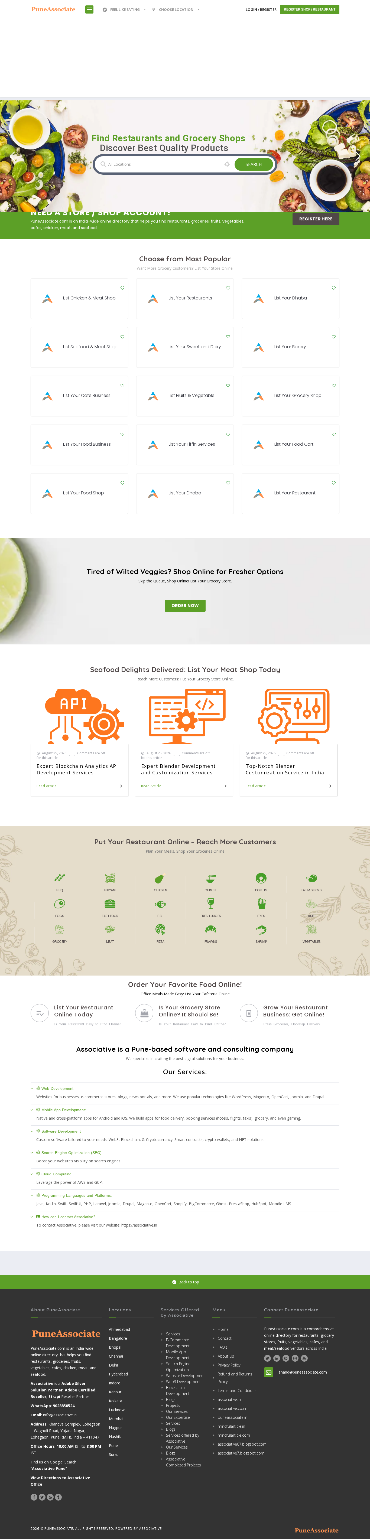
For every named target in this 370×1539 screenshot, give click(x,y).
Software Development (61, 1131)
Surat (113, 1454)
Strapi (54, 1396)
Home (223, 1329)
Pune (113, 1445)
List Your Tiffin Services (192, 444)
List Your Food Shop (83, 493)
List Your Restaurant (295, 493)
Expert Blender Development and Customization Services (178, 769)
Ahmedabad (119, 1329)
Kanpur (115, 1391)
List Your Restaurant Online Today (83, 1011)
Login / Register (261, 9)
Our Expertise (178, 1417)
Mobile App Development (178, 1354)
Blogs (171, 1399)
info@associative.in (60, 1414)
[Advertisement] (185, 59)
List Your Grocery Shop (298, 395)
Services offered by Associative (182, 1438)
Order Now (185, 605)
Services (173, 1333)
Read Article (47, 786)
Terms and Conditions (237, 1390)
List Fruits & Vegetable (192, 395)
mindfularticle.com (234, 1435)
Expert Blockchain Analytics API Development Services (77, 769)
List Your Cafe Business (87, 395)
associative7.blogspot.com (237, 1453)
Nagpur (115, 1427)
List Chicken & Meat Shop (89, 298)
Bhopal (115, 1347)
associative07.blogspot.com (237, 1444)
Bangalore (118, 1338)
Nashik (115, 1436)
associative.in (229, 1399)
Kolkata (115, 1400)
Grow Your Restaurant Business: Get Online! (295, 1011)
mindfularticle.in (231, 1426)
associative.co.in (232, 1408)
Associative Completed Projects (183, 1462)
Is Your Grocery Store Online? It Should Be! (189, 1011)
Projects (173, 1405)
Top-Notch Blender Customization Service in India (285, 769)
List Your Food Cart (293, 444)
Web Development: (57, 1088)
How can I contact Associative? (68, 1217)
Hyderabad (118, 1374)
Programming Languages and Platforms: (76, 1195)
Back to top (188, 1281)
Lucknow (117, 1409)
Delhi (113, 1365)
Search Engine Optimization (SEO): (72, 1152)
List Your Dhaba (290, 298)
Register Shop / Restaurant (309, 9)
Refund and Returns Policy (235, 1377)
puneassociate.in (232, 1417)
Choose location (176, 9)
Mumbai (116, 1418)
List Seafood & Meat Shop (90, 347)
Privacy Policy (229, 1365)
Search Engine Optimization (178, 1366)
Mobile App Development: (63, 1110)
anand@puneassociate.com (302, 1372)
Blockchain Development (178, 1390)
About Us (226, 1356)
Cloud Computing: (57, 1174)
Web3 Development (183, 1381)
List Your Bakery (290, 347)
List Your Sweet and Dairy (195, 347)
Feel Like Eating (125, 9)
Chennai (116, 1356)
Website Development (185, 1375)
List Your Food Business (87, 444)
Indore (114, 1382)
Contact (225, 1338)
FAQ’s (222, 1347)
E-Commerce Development (178, 1342)
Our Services (177, 1411)
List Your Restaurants (190, 298)
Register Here (316, 219)
